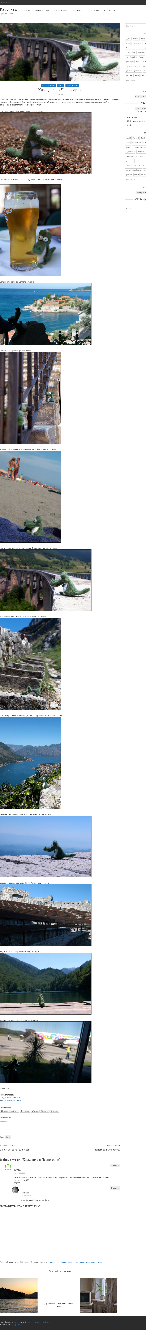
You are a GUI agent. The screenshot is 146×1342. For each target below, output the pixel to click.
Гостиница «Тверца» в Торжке (98, 1307)
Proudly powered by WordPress (38, 1322)
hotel (143, 39)
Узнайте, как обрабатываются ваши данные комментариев (75, 1262)
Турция (141, 57)
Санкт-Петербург (131, 57)
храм (127, 80)
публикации (92, 10)
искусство (129, 66)
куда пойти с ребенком (133, 71)
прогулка (129, 75)
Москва (128, 48)
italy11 (128, 43)
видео (138, 62)
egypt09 (128, 39)
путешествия (42, 10)
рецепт (136, 75)
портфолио (110, 10)
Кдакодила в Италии (11, 1100)
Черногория (72, 86)
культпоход (60, 10)
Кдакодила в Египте (11, 1097)
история (76, 10)
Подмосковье (130, 52)
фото (60, 86)
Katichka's (8, 9)
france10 (136, 39)
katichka (25, 1192)
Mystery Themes (20, 1324)
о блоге (26, 10)
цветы (133, 80)
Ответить (115, 1165)
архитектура (130, 62)
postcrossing (136, 43)
